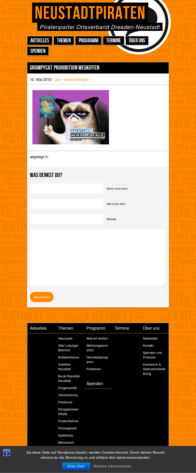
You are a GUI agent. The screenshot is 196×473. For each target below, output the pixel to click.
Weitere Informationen (112, 466)
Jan (58, 79)
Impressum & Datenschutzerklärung (154, 369)
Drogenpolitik (67, 387)
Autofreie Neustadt (64, 366)
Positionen (94, 369)
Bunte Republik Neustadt (69, 378)
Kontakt (148, 345)
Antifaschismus (68, 357)
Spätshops (65, 435)
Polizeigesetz (67, 428)
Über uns (137, 40)
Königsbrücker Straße (68, 411)
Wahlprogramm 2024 (97, 347)
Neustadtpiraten (90, 13)
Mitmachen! (66, 442)
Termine (113, 40)
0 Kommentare (76, 79)
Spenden (37, 51)
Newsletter (150, 338)
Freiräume (65, 402)
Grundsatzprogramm (97, 359)
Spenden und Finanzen (152, 354)
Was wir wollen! (97, 338)
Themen (64, 40)
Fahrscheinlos (68, 395)
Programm (88, 40)
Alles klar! (76, 466)
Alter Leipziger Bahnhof (68, 347)
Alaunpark (65, 338)
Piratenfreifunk (68, 421)
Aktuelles (39, 40)
